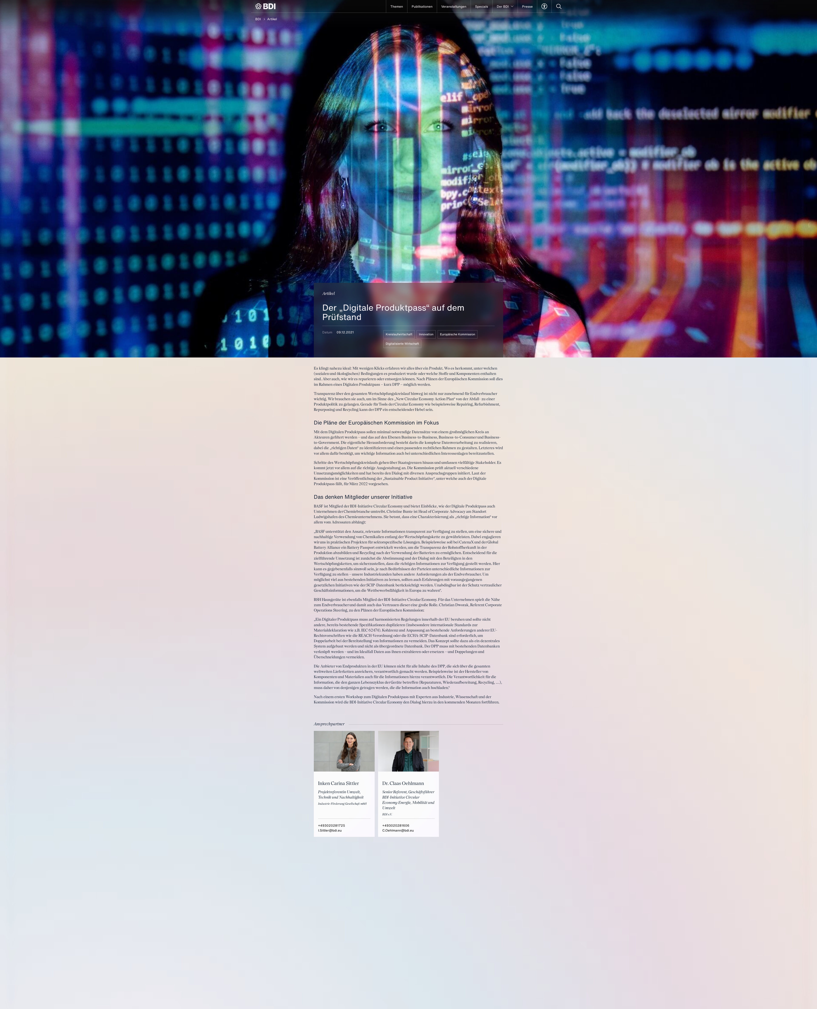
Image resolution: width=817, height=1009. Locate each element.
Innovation (426, 334)
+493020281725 (331, 825)
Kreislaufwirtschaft (399, 334)
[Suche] (559, 6)
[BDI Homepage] (265, 6)
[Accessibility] (544, 6)
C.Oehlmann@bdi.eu (398, 830)
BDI (258, 19)
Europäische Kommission (457, 334)
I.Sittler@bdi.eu (330, 830)
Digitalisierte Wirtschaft (402, 343)
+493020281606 (395, 825)
